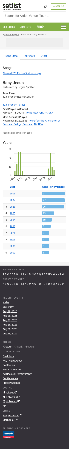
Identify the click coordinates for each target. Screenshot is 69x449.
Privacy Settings (11, 382)
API (5, 405)
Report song (26, 133)
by (14, 104)
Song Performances (53, 186)
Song (11, 55)
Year (12, 186)
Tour (29, 55)
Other (44, 55)
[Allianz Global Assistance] (8, 434)
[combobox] (34, 16)
